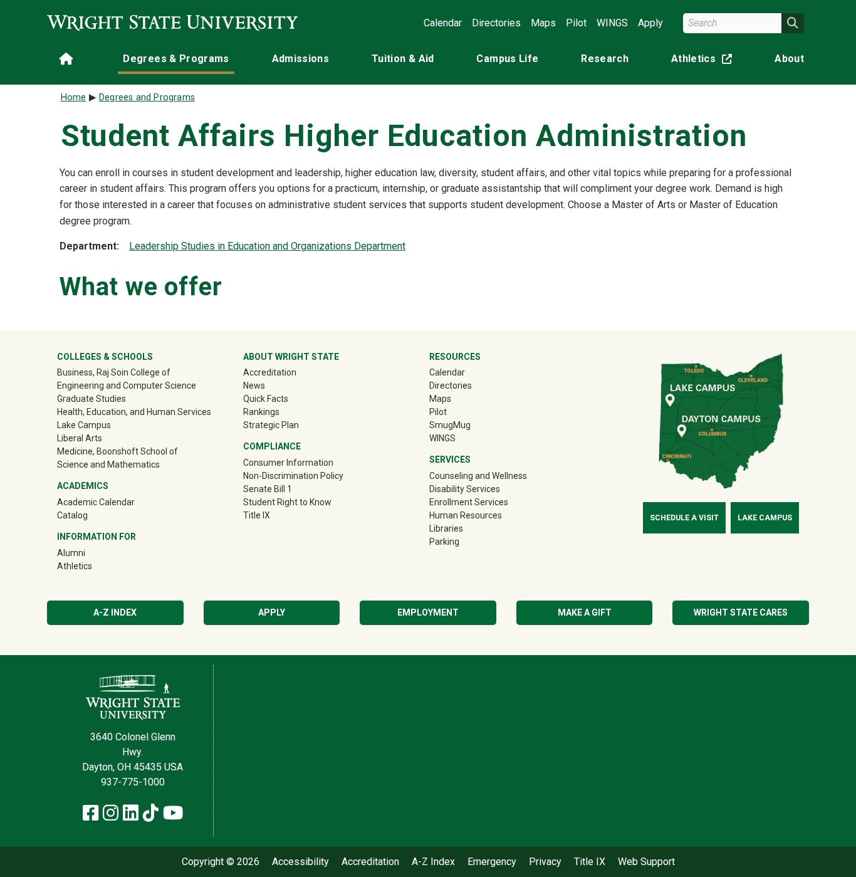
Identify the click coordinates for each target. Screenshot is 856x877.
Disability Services (464, 489)
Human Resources (465, 515)
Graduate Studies (91, 399)
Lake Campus (84, 425)
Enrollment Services (468, 502)
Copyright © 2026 (220, 862)
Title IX (256, 515)
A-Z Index (115, 612)
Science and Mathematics (108, 465)
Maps (543, 23)
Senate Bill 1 (267, 489)
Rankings (261, 412)
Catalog (72, 515)
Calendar (443, 23)
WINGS (612, 23)
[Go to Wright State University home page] (172, 23)
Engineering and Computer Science (126, 386)
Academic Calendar (96, 502)
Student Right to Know (287, 502)
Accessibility (300, 862)
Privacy (545, 862)
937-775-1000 (133, 782)
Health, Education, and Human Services (134, 412)
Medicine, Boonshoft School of (117, 451)
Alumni (89, 552)
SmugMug (467, 424)
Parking (444, 542)
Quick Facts (265, 399)
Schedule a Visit (684, 517)
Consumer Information (288, 463)
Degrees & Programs (176, 59)
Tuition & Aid (403, 59)
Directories (496, 23)
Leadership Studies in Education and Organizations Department (267, 246)
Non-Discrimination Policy (293, 476)
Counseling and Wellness (478, 476)
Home (73, 97)
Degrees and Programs (147, 97)
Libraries (446, 528)
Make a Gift (585, 612)
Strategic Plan (271, 425)
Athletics (704, 61)
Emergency (491, 862)
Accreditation (269, 372)
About (789, 59)
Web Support (646, 862)
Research (605, 59)
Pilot (576, 23)
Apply (650, 23)
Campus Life (507, 59)
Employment (428, 612)
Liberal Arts (79, 438)
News (254, 386)
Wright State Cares (741, 612)
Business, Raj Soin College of (113, 372)
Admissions (301, 59)
